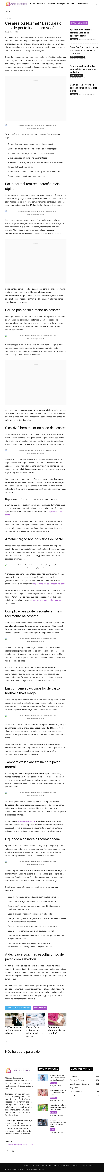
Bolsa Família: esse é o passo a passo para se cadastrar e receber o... (84, 50)
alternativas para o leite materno (47, 600)
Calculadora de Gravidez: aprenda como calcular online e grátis (84, 88)
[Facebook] (7, 1151)
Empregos (82, 4)
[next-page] (10, 1041)
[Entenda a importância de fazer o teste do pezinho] (43, 1092)
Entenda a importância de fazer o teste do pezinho (58, 1093)
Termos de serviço (86, 1165)
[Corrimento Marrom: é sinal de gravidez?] (57, 1019)
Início (32, 4)
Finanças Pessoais (76, 75)
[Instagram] (13, 1151)
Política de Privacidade (61, 1165)
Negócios (51, 4)
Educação (61, 4)
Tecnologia (74, 39)
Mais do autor (40, 1008)
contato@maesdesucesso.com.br (19, 1144)
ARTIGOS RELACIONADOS (18, 1008)
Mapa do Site (46, 1165)
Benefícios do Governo (78, 56)
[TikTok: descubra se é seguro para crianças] (14, 1019)
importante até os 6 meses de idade (49, 584)
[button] (96, 4)
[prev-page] (6, 1041)
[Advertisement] (35, 99)
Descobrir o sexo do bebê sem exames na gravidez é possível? (57, 1078)
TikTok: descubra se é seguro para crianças (13, 1030)
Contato (74, 1165)
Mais (8, 11)
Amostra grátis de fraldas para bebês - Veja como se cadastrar (83, 69)
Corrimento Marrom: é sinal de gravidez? (57, 1030)
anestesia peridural (26, 821)
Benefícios (41, 4)
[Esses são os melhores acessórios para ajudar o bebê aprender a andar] (43, 1107)
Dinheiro (70, 4)
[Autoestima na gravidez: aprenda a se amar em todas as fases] (43, 1122)
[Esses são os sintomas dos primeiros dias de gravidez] (35, 1019)
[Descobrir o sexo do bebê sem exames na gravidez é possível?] (43, 1077)
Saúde (52, 1129)
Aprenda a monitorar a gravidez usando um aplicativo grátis (81, 32)
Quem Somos (34, 1165)
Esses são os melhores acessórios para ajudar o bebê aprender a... (58, 1107)
